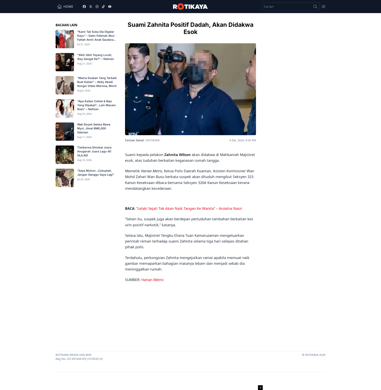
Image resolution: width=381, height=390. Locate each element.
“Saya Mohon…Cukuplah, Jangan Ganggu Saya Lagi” (96, 172)
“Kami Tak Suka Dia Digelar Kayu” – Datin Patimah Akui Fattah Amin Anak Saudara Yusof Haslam (95, 36)
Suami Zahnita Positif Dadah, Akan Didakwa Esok (190, 28)
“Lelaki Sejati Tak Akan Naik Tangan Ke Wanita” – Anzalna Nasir (189, 208)
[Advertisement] (190, 315)
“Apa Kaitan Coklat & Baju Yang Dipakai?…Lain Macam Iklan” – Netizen (96, 105)
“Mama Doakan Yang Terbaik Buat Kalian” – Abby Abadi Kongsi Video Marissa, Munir (97, 82)
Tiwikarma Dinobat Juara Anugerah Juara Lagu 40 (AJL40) (94, 151)
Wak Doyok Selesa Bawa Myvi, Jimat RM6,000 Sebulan (93, 128)
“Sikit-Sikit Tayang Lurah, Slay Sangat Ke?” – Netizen (96, 57)
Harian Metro (152, 279)
